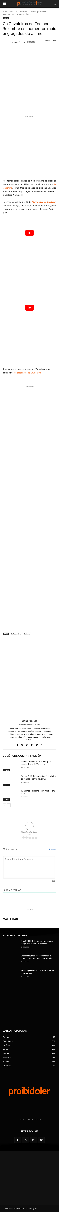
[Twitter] (25, 1140)
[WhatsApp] (27, 108)
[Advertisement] (29, 147)
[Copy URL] (39, 108)
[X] (20, 108)
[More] (46, 108)
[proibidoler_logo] (29, 3)
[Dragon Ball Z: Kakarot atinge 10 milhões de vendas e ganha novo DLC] (11, 780)
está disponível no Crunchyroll (27, 372)
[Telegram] (33, 108)
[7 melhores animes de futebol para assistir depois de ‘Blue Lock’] (11, 765)
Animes (11, 12)
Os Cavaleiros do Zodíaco (20, 634)
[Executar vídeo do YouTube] (29, 233)
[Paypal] (32, 744)
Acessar (52, 849)
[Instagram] (22, 744)
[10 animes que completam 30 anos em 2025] (11, 795)
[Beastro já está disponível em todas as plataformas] (11, 974)
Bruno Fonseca (19, 42)
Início (5, 12)
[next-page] (9, 805)
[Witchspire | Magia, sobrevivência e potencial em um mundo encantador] (11, 960)
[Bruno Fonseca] (6, 42)
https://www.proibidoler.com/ (29, 725)
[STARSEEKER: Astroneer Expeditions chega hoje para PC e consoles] (11, 945)
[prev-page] (4, 805)
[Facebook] (14, 108)
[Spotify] (37, 744)
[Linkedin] (27, 744)
